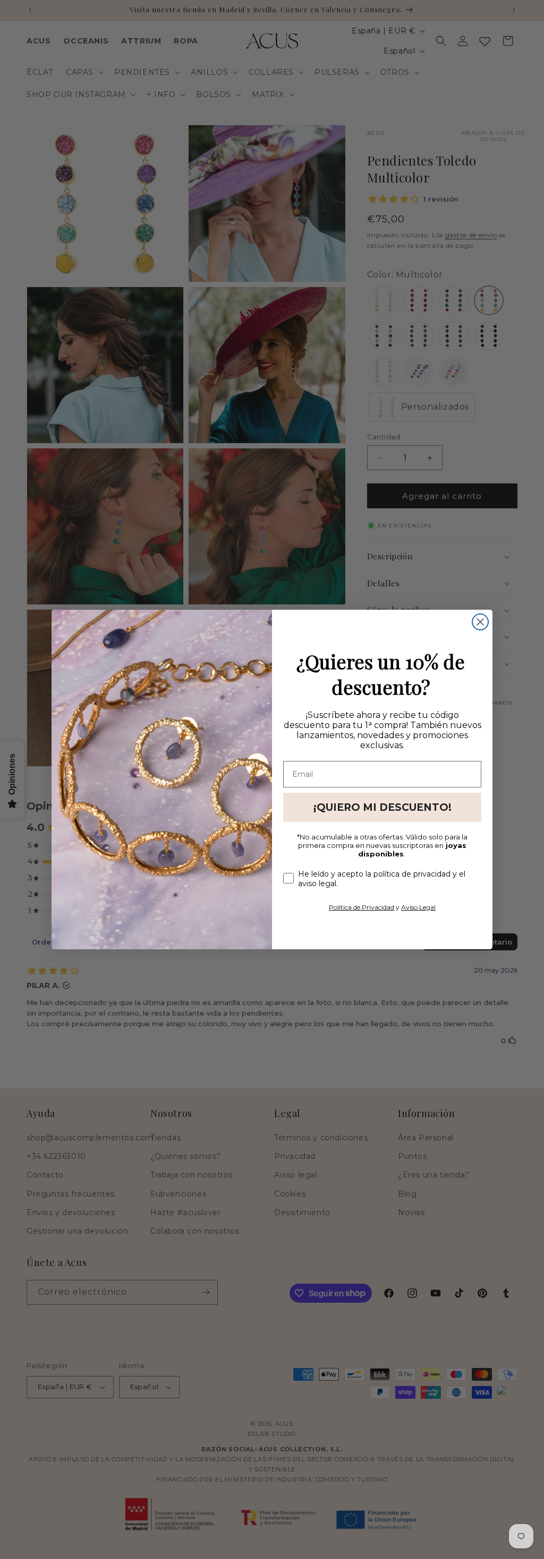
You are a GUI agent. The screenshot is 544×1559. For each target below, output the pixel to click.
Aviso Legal (418, 907)
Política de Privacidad (361, 907)
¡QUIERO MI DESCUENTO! (382, 807)
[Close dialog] (480, 622)
